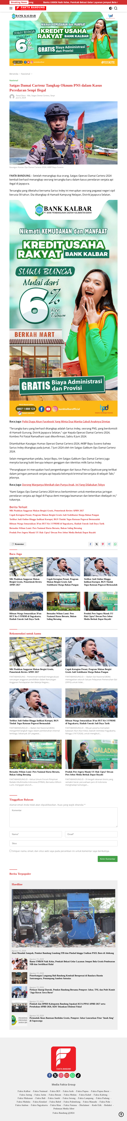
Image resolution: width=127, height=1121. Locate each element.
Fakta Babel (55, 1102)
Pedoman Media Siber (63, 1108)
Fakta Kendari (40, 1102)
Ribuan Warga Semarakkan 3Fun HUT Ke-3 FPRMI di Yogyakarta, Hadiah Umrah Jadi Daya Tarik (56, 524)
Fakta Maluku (23, 1102)
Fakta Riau (55, 1105)
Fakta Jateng (26, 1095)
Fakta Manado (90, 1102)
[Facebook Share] (90, 544)
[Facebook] (49, 1075)
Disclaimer (84, 1105)
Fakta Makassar (25, 1098)
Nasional (13, 80)
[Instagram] (61, 1075)
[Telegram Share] (109, 544)
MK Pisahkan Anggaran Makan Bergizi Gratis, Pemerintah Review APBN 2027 (46, 511)
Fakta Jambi (54, 1098)
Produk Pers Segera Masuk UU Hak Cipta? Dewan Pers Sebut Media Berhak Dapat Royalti (52, 532)
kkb (28, 95)
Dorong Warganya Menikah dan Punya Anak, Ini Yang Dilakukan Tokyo (63, 484)
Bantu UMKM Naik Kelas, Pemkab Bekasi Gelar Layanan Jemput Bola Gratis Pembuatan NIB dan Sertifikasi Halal (72, 962)
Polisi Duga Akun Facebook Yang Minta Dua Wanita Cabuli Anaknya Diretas (66, 421)
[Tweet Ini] (96, 544)
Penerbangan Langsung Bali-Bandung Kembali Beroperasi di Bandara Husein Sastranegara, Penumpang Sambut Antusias (66, 977)
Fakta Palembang (72, 1102)
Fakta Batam (55, 1095)
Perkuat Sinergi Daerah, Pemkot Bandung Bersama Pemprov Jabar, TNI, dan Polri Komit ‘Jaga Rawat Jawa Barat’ (72, 991)
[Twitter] (55, 1075)
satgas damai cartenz (40, 95)
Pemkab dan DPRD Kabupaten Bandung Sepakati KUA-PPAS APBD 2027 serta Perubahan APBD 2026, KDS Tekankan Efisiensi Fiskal (67, 1005)
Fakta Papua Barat (100, 1091)
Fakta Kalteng (100, 1095)
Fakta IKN (55, 1091)
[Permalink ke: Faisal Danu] (11, 96)
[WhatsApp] (72, 1075)
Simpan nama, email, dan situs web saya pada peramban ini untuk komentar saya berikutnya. (61, 851)
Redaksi (108, 1105)
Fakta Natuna (70, 1105)
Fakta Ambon (21, 1105)
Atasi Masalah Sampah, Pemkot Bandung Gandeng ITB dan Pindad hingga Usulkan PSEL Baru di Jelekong (63, 953)
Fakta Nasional (40, 1091)
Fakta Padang (102, 1098)
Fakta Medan (70, 1095)
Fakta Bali (40, 1098)
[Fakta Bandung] (30, 8)
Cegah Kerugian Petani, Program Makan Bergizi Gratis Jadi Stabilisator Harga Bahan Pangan (54, 515)
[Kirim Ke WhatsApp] (115, 544)
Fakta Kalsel (85, 1095)
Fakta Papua (82, 1091)
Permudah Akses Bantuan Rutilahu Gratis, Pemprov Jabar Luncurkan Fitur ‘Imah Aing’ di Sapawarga (72, 1019)
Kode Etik (97, 1105)
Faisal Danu (21, 95)
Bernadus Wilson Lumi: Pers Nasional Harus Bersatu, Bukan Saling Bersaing (45, 528)
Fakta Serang (69, 1098)
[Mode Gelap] (110, 8)
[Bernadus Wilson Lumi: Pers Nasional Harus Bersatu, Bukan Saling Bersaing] (63, 601)
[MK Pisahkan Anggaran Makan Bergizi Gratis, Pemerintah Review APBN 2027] (26, 566)
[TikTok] (78, 1075)
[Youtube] (66, 1075)
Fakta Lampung (85, 1098)
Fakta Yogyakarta (39, 1105)
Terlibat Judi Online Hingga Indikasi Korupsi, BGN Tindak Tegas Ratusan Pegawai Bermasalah (54, 519)
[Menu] (11, 8)
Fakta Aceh (68, 1091)
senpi (52, 95)
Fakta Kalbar (24, 1091)
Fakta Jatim (40, 1095)
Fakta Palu (105, 1102)
